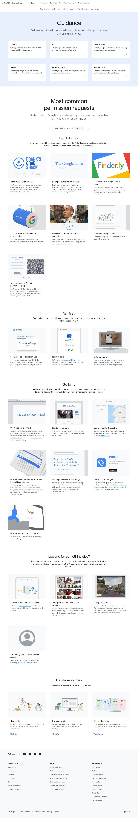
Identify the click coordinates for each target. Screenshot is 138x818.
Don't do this (60, 128)
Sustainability (96, 771)
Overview (44, 3)
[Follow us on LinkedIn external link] (40, 754)
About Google (25, 812)
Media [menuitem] (72, 9)
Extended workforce (57, 782)
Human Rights (97, 800)
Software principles (57, 771)
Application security (57, 767)
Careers (11, 775)
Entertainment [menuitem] (82, 9)
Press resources (14, 786)
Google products (38, 812)
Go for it (79, 128)
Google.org (96, 767)
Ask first (70, 128)
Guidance (53, 3)
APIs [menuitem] (54, 9)
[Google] (11, 812)
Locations (11, 778)
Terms (56, 812)
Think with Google (14, 789)
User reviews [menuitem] (63, 9)
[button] (19, 3)
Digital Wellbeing (98, 789)
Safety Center (97, 793)
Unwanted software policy (59, 775)
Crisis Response (97, 775)
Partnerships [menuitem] (94, 9)
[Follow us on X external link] (19, 754)
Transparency (97, 786)
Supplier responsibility (100, 797)
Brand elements (84, 3)
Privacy (49, 812)
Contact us (12, 767)
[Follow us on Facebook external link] (30, 754)
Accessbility (96, 782)
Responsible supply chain (59, 778)
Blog (9, 782)
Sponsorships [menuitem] (45, 9)
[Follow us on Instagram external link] (24, 754)
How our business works (58, 789)
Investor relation (14, 771)
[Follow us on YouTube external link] (35, 754)
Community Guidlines (57, 786)
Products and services (67, 3)
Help (128, 812)
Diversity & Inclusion (99, 778)
